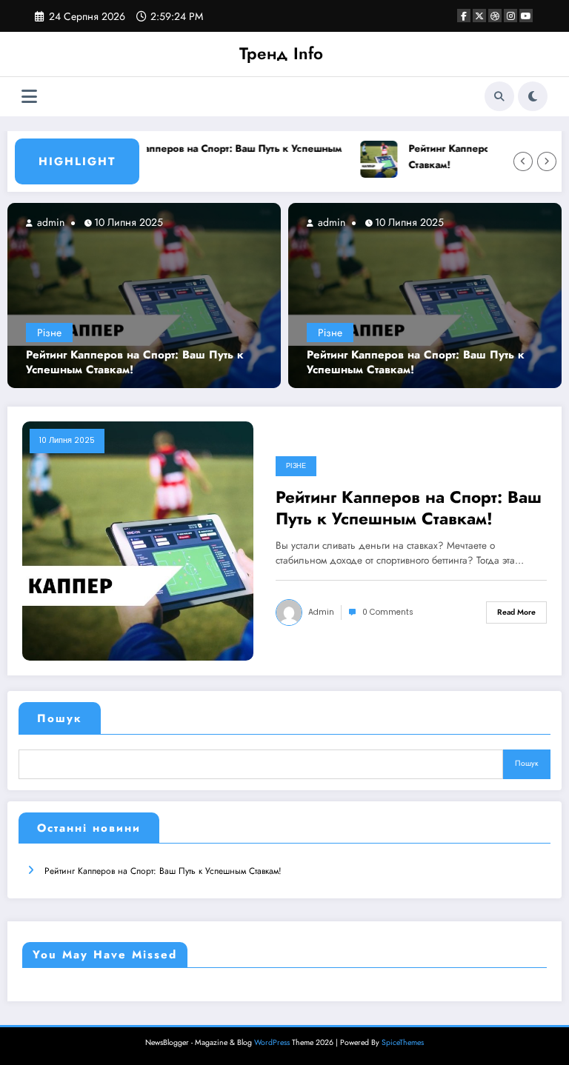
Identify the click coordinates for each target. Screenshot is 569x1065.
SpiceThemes (403, 1042)
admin (49, 222)
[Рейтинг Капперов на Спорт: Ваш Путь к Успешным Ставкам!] (144, 294)
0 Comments (387, 612)
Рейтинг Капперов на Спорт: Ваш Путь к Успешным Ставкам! (216, 156)
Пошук (59, 718)
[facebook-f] (463, 15)
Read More (516, 612)
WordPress (272, 1042)
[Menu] (29, 97)
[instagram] (510, 15)
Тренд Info (281, 53)
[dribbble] (495, 15)
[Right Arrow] (547, 161)
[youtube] (526, 15)
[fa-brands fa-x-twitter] (479, 15)
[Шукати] (499, 96)
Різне (49, 332)
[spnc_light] (533, 96)
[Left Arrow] (523, 161)
